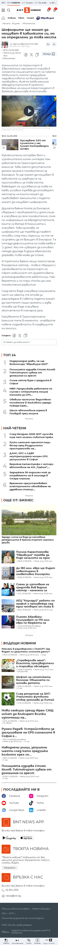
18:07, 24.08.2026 (10, 758)
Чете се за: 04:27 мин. (44, 670)
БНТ (3, 3)
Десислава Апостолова (25, 44)
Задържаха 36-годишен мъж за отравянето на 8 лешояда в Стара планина (30, 475)
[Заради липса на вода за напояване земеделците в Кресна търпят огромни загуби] (29, 520)
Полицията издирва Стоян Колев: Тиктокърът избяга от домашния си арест (32, 372)
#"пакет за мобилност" (16, 342)
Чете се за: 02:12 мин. (43, 686)
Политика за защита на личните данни (23, 918)
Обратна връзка (40, 909)
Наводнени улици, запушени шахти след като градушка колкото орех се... (25, 751)
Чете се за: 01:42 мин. (29, 721)
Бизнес (16, 23)
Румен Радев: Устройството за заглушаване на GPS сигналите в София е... (28, 732)
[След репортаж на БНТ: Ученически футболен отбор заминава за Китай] (8, 698)
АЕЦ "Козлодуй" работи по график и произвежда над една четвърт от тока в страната (35, 603)
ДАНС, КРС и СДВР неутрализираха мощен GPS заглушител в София (29, 456)
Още (44, 655)
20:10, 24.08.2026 (10, 655)
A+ (48, 44)
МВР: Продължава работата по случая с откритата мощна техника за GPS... (31, 391)
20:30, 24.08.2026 (10, 777)
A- (54, 44)
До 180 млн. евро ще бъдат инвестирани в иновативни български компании (35, 571)
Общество (23, 672)
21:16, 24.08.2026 (24, 703)
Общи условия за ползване (15, 909)
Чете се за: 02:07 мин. (29, 777)
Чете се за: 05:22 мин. (12, 742)
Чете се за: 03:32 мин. (43, 703)
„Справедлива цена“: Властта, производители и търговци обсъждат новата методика (35, 663)
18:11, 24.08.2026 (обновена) (14, 740)
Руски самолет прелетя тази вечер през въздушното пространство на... (30, 445)
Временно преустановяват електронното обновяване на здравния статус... (30, 486)
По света (7, 723)
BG (53, 3)
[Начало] (3, 18)
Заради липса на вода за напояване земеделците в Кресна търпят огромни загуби (28, 540)
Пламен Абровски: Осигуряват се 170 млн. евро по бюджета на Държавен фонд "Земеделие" (33, 619)
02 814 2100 (12, 890)
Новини (12, 18)
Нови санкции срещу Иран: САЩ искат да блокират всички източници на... (27, 714)
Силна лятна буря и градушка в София (31, 382)
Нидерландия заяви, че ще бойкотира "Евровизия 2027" (29, 362)
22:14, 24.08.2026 (10, 721)
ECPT (11, 913)
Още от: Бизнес (18, 500)
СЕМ (4, 913)
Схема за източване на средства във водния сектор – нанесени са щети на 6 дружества (32, 587)
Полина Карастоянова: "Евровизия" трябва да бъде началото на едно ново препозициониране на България (35, 555)
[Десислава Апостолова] (6, 45)
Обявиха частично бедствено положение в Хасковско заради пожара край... (30, 402)
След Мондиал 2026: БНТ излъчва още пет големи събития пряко (31, 435)
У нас (20, 688)
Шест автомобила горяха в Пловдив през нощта (28, 412)
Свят (21, 18)
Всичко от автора (20, 46)
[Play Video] (29, 111)
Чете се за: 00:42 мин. (29, 655)
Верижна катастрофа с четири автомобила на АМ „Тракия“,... (31, 466)
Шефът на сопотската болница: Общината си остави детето (33, 680)
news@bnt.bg (13, 896)
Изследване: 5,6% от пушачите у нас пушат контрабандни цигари (34, 144)
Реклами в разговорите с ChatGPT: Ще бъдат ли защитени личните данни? (26, 650)
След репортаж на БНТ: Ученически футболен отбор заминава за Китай (35, 696)
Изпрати (9, 867)
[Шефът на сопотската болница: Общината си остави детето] (8, 682)
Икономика (29, 23)
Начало (6, 23)
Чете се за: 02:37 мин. (29, 758)
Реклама (29, 419)
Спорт (30, 18)
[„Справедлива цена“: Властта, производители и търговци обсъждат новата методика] (8, 665)
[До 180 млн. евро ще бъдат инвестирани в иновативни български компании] (8, 573)
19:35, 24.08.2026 (24, 686)
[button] (49, 941)
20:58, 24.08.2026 (25, 670)
